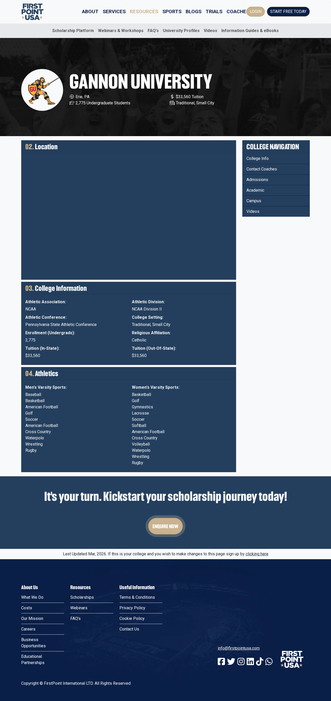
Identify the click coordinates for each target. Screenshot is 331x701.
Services (114, 11)
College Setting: (147, 317)
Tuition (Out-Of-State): (154, 348)
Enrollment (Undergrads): (50, 332)
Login (255, 11)
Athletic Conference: (45, 317)
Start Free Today (288, 11)
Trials (214, 11)
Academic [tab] (255, 190)
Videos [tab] (252, 211)
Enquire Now (165, 526)
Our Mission (32, 618)
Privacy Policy (132, 607)
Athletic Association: (45, 301)
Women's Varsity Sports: (155, 387)
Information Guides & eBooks (250, 30)
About (90, 11)
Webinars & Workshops (121, 30)
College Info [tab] (257, 158)
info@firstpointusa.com (239, 648)
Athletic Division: (148, 301)
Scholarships (82, 597)
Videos (210, 30)
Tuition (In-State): (42, 348)
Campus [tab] (253, 200)
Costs (26, 607)
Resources (144, 11)
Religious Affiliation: (151, 332)
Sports (172, 11)
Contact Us (129, 629)
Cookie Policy (132, 618)
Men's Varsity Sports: (46, 387)
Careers (28, 629)
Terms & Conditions (137, 597)
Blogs (193, 11)
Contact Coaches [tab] (261, 169)
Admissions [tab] (257, 179)
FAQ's (153, 30)
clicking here (257, 553)
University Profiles (181, 30)
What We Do (32, 597)
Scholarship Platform (73, 30)
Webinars (78, 607)
